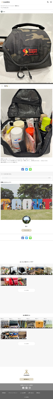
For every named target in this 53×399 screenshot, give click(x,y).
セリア (45, 320)
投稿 (49, 177)
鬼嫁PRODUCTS (12, 320)
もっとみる (26, 290)
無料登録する (26, 379)
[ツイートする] (26, 169)
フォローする (26, 230)
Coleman (11, 277)
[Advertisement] (26, 250)
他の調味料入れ (26, 315)
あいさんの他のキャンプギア (26, 261)
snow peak (19, 277)
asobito (28, 320)
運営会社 (38, 392)
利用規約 (4, 392)
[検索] (48, 2)
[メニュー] (51, 2)
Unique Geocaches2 (20, 320)
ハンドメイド (37, 320)
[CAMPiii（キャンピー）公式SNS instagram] (30, 388)
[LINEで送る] (30, 169)
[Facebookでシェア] (23, 169)
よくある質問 (23, 392)
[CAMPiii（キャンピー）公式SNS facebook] (23, 388)
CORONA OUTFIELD (3, 277)
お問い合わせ (31, 392)
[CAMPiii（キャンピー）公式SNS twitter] (26, 388)
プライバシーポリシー (12, 392)
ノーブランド (2, 320)
